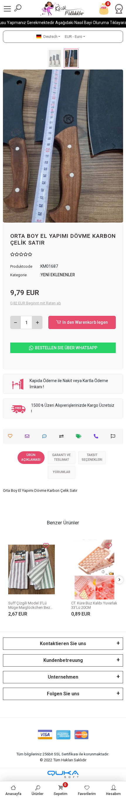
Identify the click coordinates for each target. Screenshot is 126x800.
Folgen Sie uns (63, 693)
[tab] (31, 457)
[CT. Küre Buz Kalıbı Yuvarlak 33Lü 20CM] (94, 569)
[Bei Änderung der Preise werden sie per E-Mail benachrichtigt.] (80, 436)
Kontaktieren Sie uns (63, 643)
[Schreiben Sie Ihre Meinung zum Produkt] (46, 436)
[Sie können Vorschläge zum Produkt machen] (114, 436)
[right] (120, 579)
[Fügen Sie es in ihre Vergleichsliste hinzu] (63, 436)
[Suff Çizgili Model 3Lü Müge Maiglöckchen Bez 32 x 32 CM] (31, 569)
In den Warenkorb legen (85, 322)
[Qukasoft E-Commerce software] (63, 774)
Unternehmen (63, 677)
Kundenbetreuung (63, 660)
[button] (12, 146)
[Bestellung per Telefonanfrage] (97, 436)
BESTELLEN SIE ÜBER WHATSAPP (66, 347)
